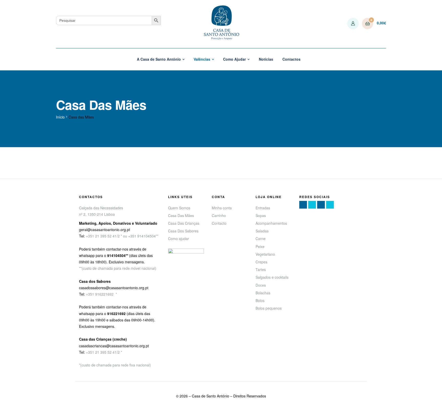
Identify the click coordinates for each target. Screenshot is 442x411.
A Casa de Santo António (159, 59)
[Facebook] (303, 205)
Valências (202, 59)
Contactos (291, 59)
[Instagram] (321, 205)
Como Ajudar (234, 59)
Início (60, 117)
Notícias (266, 59)
